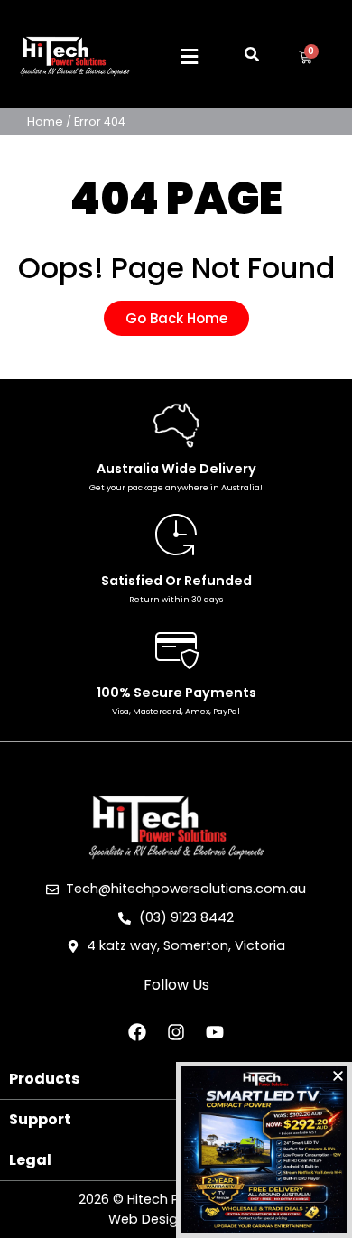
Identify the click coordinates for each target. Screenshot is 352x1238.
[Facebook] (137, 1032)
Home (45, 121)
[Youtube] (215, 1032)
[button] (189, 57)
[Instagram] (176, 1032)
